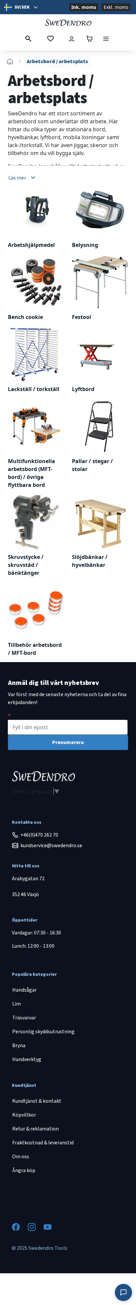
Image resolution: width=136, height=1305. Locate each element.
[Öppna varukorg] (89, 38)
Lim (16, 1004)
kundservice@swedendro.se (51, 845)
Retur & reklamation (35, 1128)
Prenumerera (68, 742)
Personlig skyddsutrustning (43, 1031)
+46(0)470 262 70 (39, 835)
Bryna (18, 1045)
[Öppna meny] (106, 38)
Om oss (20, 1156)
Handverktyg (26, 1059)
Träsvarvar (24, 1017)
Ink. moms (83, 7)
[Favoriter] (50, 38)
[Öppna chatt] (123, 1292)
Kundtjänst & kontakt (36, 1101)
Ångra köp (23, 1170)
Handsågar (24, 990)
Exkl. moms (116, 7)
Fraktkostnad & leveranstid (43, 1142)
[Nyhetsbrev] (9, 716)
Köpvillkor (24, 1115)
